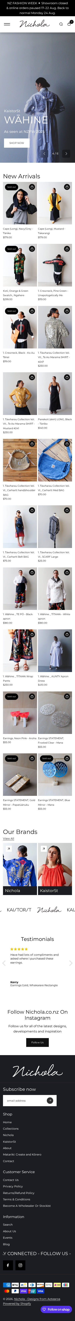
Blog (6, 1244)
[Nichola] (9, 849)
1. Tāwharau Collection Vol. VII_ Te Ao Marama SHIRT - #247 (54, 357)
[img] (37, 949)
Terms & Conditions (16, 1199)
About (7, 1148)
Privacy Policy (13, 1186)
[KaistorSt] (44, 849)
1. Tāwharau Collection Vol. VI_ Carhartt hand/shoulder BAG (19, 490)
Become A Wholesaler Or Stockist (27, 1206)
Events (7, 1237)
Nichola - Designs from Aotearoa (37, 1299)
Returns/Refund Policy (18, 1193)
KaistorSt (9, 1141)
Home (7, 1122)
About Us (9, 1231)
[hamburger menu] (7, 24)
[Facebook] (8, 1265)
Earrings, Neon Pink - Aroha (19, 738)
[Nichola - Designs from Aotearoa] (35, 24)
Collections (11, 1128)
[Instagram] (20, 1265)
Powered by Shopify (17, 1303)
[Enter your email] (50, 1100)
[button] (44, 154)
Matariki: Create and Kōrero (22, 1154)
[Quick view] (32, 187)
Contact (8, 1161)
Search (8, 1224)
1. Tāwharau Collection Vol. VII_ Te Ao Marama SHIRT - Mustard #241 (19, 424)
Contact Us (11, 1180)
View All (8, 838)
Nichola (8, 1135)
